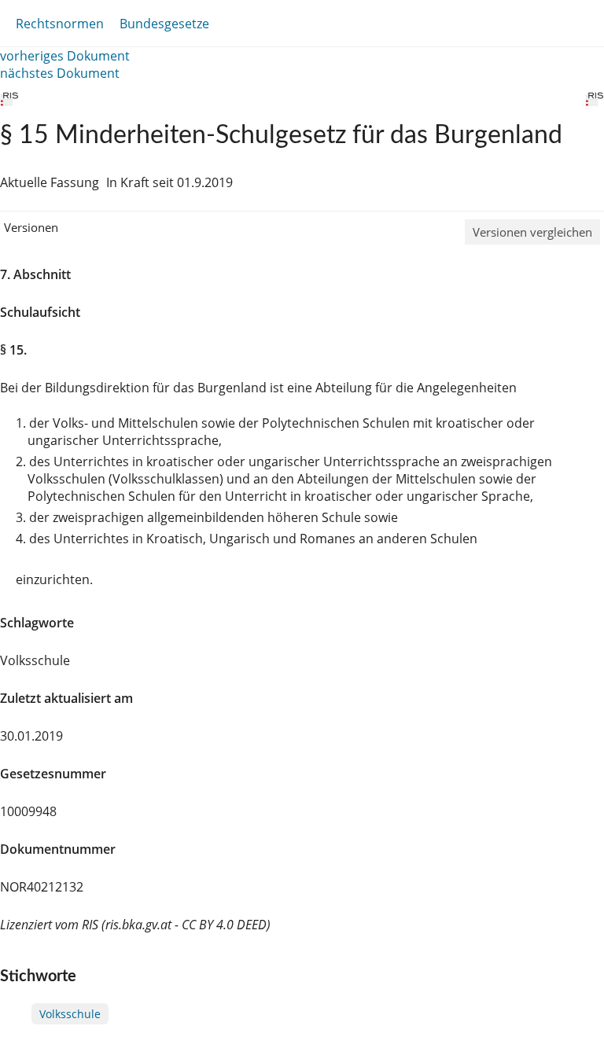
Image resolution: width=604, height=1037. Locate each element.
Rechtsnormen (60, 23)
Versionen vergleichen (532, 232)
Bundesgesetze (164, 23)
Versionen (31, 227)
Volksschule (70, 1013)
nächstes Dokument (60, 73)
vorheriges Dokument (65, 55)
